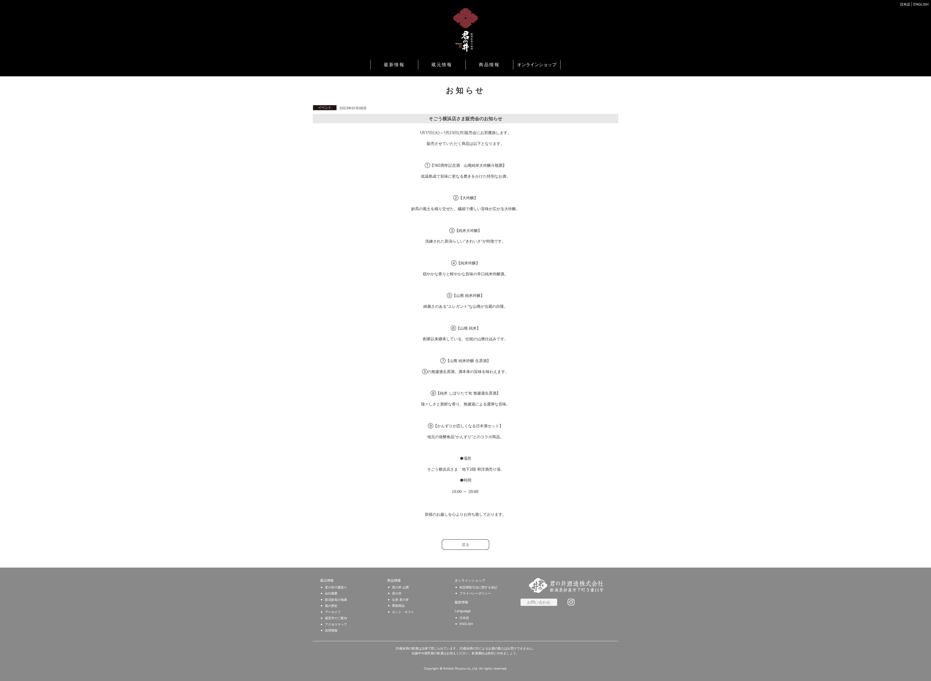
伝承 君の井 (400, 600)
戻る (465, 544)
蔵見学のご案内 (336, 618)
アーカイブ (333, 612)
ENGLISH (921, 4)
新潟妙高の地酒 (336, 600)
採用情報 (331, 630)
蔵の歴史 (331, 606)
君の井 (396, 593)
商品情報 (489, 64)
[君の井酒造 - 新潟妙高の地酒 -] (465, 30)
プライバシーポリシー (475, 593)
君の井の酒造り (336, 587)
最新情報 (394, 64)
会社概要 (331, 593)
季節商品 (398, 606)
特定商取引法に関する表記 (478, 587)
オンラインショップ (536, 64)
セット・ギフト (403, 612)
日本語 (905, 4)
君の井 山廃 (400, 587)
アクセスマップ (336, 624)
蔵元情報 (441, 64)
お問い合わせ (538, 602)
